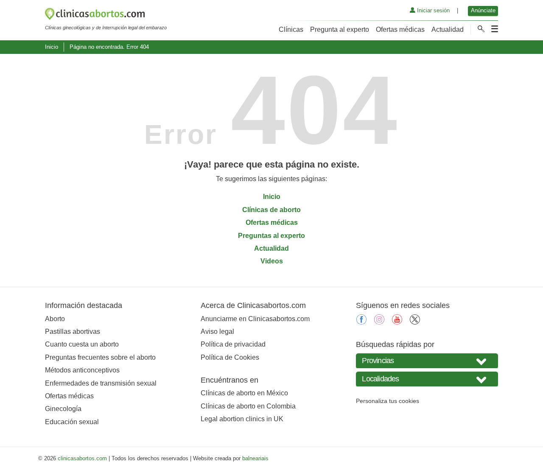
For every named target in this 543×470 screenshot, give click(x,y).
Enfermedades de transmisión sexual (101, 383)
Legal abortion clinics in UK (242, 418)
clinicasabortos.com (82, 458)
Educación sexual (72, 421)
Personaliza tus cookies (387, 400)
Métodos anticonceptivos (82, 370)
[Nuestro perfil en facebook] (361, 322)
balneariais (255, 458)
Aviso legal (217, 331)
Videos (271, 261)
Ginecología (63, 408)
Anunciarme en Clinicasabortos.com (255, 318)
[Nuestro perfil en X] (414, 322)
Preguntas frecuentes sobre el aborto (100, 357)
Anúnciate (483, 10)
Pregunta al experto (339, 29)
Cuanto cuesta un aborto (82, 344)
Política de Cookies (230, 357)
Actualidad (447, 29)
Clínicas (291, 29)
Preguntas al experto (271, 235)
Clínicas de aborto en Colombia (248, 406)
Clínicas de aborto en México (244, 393)
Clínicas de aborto (271, 209)
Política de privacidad (233, 344)
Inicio (51, 47)
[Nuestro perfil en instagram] (379, 322)
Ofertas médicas (400, 29)
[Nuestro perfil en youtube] (397, 322)
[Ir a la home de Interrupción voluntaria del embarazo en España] (106, 15)
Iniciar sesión (432, 10)
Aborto (55, 318)
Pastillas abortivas (72, 331)
